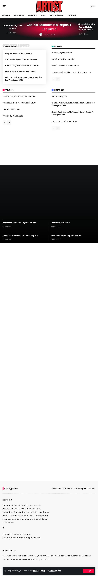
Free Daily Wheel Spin (13, 116)
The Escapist (80, 488)
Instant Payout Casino (62, 53)
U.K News (67, 488)
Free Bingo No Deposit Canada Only (19, 103)
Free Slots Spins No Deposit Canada (19, 96)
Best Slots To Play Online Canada (20, 71)
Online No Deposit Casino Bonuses (21, 60)
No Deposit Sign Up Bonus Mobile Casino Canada (85, 27)
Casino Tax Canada (12, 109)
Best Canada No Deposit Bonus (66, 236)
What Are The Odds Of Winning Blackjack (71, 72)
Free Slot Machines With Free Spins (20, 236)
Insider (91, 488)
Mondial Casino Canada (63, 59)
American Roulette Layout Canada (19, 223)
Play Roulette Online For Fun (18, 54)
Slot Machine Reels (60, 223)
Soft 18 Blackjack (59, 96)
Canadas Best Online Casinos (65, 66)
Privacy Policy (39, 571)
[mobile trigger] (5, 6)
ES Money (56, 488)
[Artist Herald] (49, 6)
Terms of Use (55, 571)
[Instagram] (3, 528)
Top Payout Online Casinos (64, 121)
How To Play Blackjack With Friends (22, 66)
